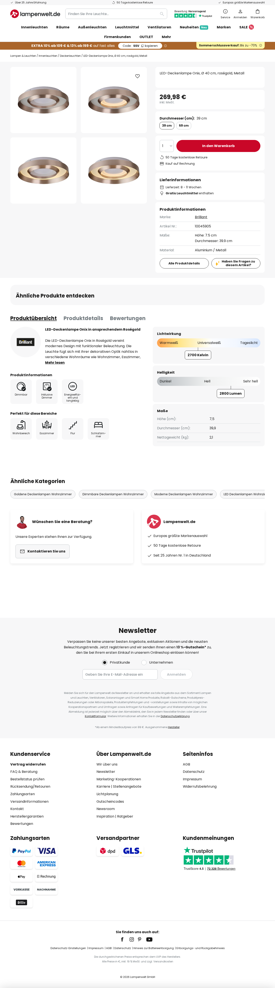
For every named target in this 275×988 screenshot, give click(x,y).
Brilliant (201, 217)
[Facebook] (125, 939)
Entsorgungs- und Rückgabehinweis (200, 948)
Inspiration (105, 816)
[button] (43, 170)
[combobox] (116, 14)
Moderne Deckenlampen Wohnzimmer (183, 494)
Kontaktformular (95, 716)
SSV (140, 46)
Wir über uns (107, 764)
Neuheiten (193, 27)
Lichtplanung (107, 794)
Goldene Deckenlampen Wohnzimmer (43, 494)
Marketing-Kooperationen (118, 779)
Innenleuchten (48, 56)
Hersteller (174, 727)
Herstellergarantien (27, 816)
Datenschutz (194, 771)
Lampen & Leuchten (23, 56)
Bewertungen (128, 318)
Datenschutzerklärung (175, 716)
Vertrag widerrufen (28, 764)
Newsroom (105, 808)
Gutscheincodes (110, 801)
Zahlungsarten (22, 794)
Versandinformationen (29, 801)
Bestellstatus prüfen (27, 779)
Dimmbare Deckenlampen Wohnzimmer (113, 494)
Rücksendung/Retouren (30, 786)
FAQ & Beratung (23, 771)
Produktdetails (83, 318)
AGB (186, 764)
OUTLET (146, 36)
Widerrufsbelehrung (200, 786)
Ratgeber (125, 816)
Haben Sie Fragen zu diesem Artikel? (238, 263)
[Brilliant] (25, 342)
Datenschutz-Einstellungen (68, 948)
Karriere (103, 786)
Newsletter (105, 771)
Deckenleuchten (70, 56)
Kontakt (17, 808)
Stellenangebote (127, 786)
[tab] (33, 318)
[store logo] (35, 13)
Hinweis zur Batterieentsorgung (153, 948)
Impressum (192, 779)
